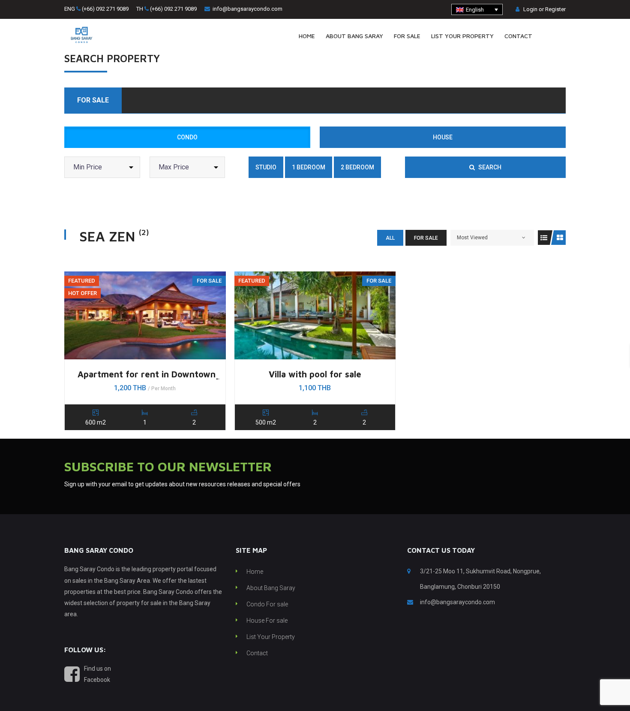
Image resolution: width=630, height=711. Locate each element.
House (443, 137)
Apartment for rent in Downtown (147, 374)
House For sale (267, 620)
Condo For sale (267, 604)
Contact (257, 653)
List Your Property (270, 636)
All (390, 238)
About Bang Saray (270, 587)
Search (489, 167)
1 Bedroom (308, 167)
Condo (187, 137)
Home (254, 571)
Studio (265, 167)
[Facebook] (563, 36)
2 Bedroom (357, 167)
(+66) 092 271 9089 (105, 9)
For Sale (93, 100)
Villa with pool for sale (315, 374)
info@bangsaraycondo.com (247, 9)
